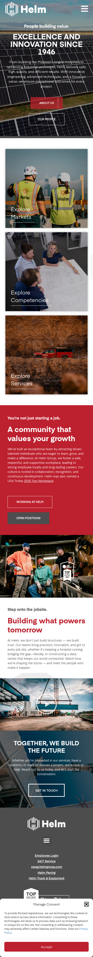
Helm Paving (47, 872)
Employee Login (46, 855)
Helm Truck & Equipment (46, 878)
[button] (86, 904)
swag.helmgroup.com (46, 866)
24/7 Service (46, 861)
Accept (46, 946)
